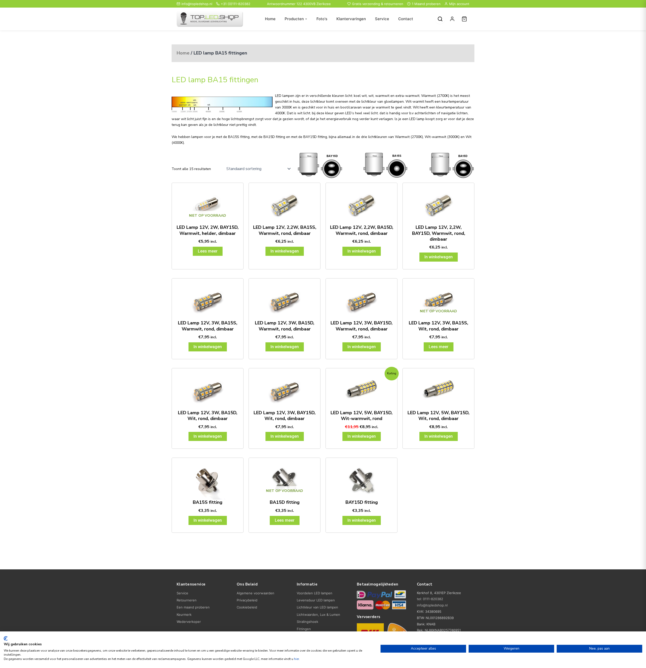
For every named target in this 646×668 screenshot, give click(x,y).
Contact (405, 18)
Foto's (321, 18)
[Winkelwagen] (464, 19)
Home (270, 18)
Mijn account (459, 4)
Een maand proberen (193, 607)
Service (382, 18)
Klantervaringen (351, 18)
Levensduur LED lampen (316, 600)
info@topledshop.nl (196, 4)
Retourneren (187, 600)
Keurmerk (184, 615)
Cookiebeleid (247, 607)
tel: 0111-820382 (430, 599)
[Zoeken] (440, 19)
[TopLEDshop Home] (210, 19)
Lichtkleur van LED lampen (317, 607)
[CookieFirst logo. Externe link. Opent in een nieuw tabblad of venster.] (6, 638)
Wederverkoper (189, 622)
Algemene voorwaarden (255, 593)
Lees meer (208, 251)
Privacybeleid (247, 600)
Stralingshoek (307, 622)
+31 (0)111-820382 (235, 4)
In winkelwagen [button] (285, 251)
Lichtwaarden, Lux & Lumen (318, 615)
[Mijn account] (452, 19)
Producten (294, 18)
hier (296, 659)
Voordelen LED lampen (314, 593)
